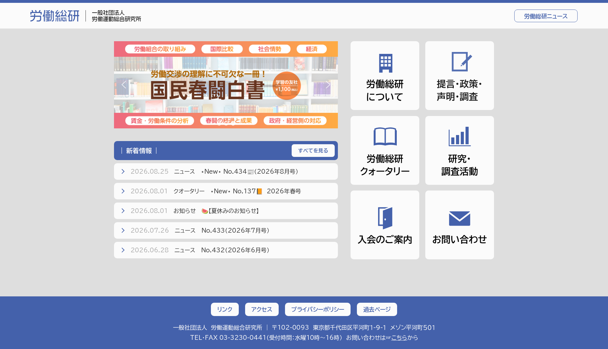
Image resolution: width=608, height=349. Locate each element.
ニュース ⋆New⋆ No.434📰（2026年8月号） (214, 171)
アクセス (261, 309)
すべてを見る (313, 150)
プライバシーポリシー (317, 309)
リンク (224, 309)
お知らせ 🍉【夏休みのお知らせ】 (194, 211)
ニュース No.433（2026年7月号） (199, 230)
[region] (226, 84)
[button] (226, 84)
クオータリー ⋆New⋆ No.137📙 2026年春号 (215, 191)
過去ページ (377, 309)
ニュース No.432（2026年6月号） (199, 250)
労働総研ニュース (546, 16)
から (404, 337)
